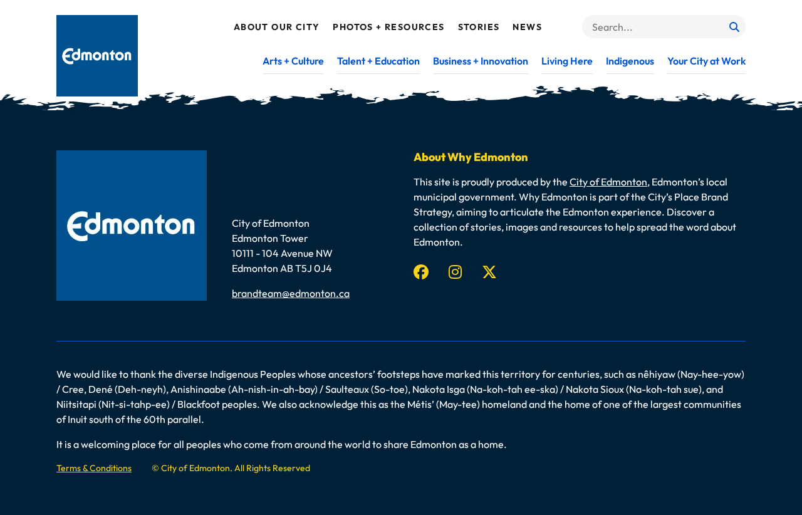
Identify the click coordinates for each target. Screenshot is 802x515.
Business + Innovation (480, 61)
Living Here (567, 61)
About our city (277, 27)
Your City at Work (706, 61)
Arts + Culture (293, 61)
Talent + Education (378, 61)
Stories (479, 27)
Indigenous (630, 61)
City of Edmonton (608, 181)
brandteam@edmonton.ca (291, 293)
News (527, 27)
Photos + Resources (388, 27)
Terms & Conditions (94, 468)
